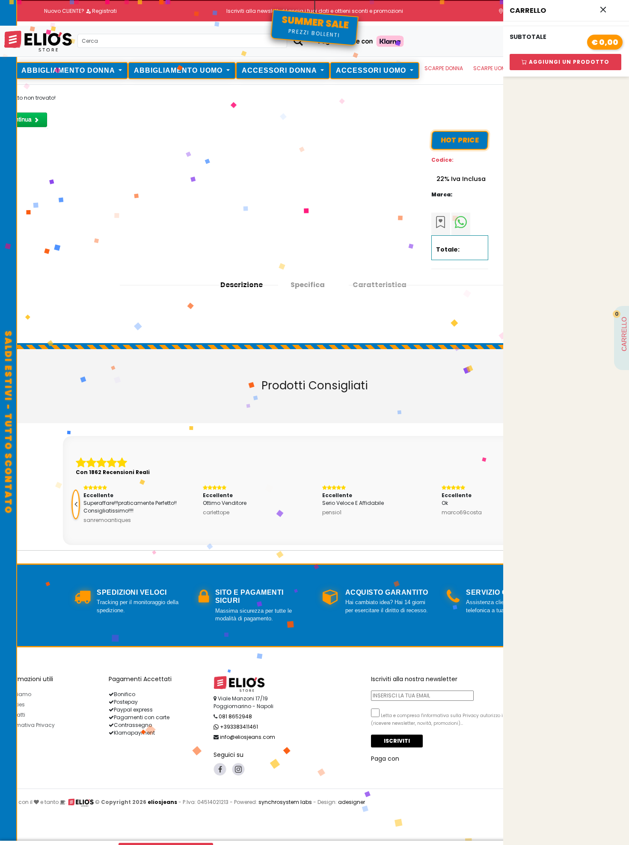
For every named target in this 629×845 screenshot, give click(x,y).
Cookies (14, 704)
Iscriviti (397, 740)
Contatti (14, 714)
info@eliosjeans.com (247, 737)
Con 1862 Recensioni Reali (113, 472)
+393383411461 (238, 726)
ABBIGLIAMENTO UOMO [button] (179, 70)
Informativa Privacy (29, 725)
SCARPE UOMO (491, 68)
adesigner (351, 802)
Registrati (104, 11)
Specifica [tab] (308, 285)
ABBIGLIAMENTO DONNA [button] (69, 70)
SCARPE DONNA (443, 68)
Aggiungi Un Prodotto (568, 61)
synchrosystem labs (285, 802)
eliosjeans (162, 802)
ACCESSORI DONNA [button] (280, 70)
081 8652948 (235, 716)
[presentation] (75, 504)
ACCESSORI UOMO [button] (372, 70)
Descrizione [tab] (241, 285)
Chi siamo (17, 694)
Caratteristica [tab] (379, 285)
